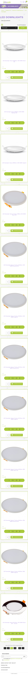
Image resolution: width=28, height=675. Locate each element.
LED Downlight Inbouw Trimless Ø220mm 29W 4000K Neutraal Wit (14, 521)
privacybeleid (6, 659)
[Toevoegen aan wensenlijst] (9, 71)
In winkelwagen (16, 77)
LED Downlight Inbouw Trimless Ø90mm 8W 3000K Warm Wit (14, 214)
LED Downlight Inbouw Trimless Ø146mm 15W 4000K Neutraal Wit (14, 266)
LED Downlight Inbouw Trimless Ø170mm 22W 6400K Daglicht (14, 419)
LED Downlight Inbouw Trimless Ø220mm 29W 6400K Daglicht (14, 572)
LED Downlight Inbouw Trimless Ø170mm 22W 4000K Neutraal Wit (14, 368)
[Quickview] (19, 71)
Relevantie (9, 28)
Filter (22, 27)
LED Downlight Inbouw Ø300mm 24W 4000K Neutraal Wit (14, 112)
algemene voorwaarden (16, 658)
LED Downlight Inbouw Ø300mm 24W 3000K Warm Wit (14, 61)
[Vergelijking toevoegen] (16, 71)
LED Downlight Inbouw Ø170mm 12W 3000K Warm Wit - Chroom (14, 623)
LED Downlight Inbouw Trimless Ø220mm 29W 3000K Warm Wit (14, 470)
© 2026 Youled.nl (14, 673)
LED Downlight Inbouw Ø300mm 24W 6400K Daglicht (14, 162)
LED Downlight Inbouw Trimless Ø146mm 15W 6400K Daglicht (14, 317)
